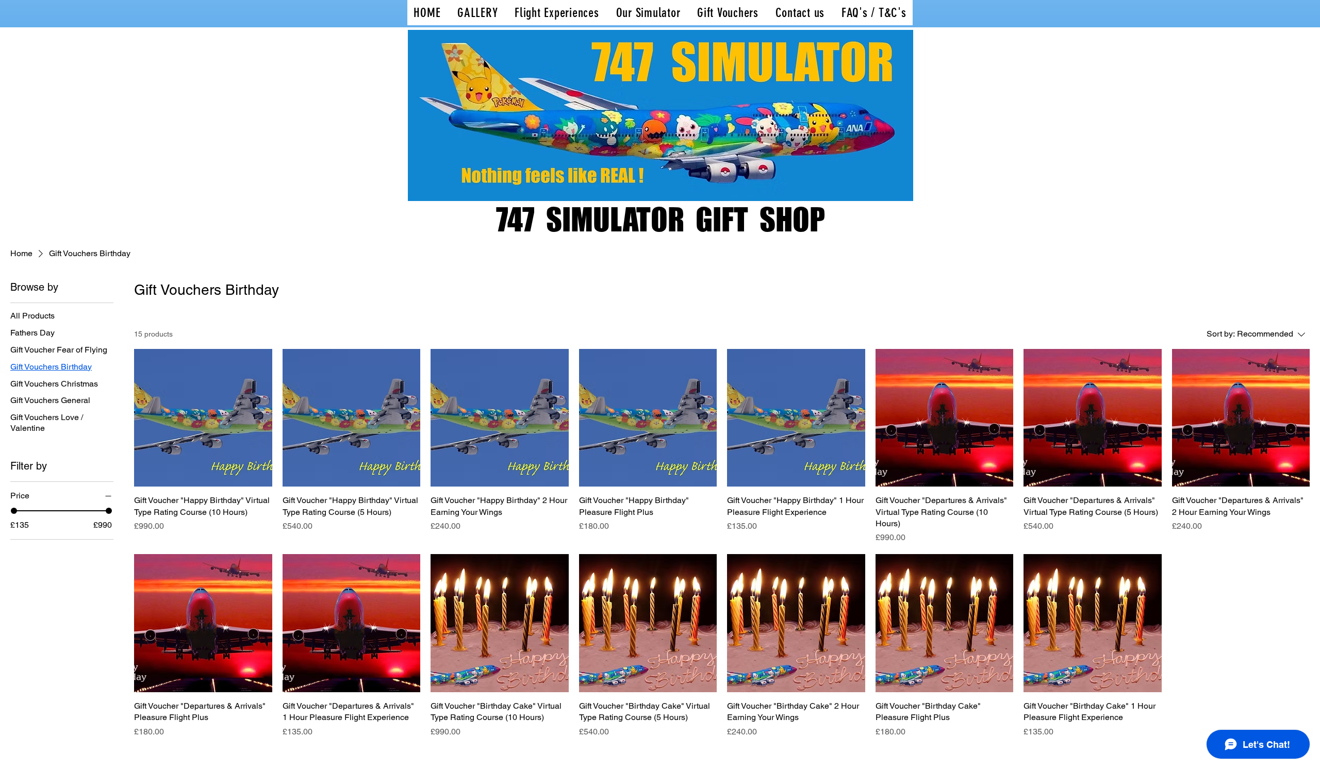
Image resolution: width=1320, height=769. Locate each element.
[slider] (14, 511)
